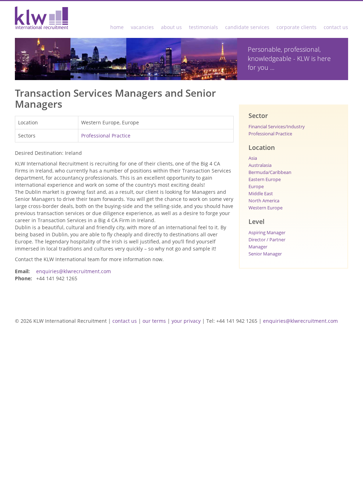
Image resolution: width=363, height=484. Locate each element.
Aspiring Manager (266, 232)
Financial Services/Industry (276, 126)
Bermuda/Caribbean (269, 172)
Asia (252, 158)
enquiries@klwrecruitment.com (73, 271)
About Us (171, 27)
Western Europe (265, 207)
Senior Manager (265, 254)
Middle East (260, 193)
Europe (256, 186)
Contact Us (336, 27)
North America (263, 200)
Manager (257, 246)
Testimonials (203, 27)
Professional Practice (105, 135)
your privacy (186, 320)
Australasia (260, 165)
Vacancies (142, 27)
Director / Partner (266, 239)
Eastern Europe (264, 179)
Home (117, 27)
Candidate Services (247, 27)
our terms (154, 320)
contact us (124, 320)
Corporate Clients (297, 27)
